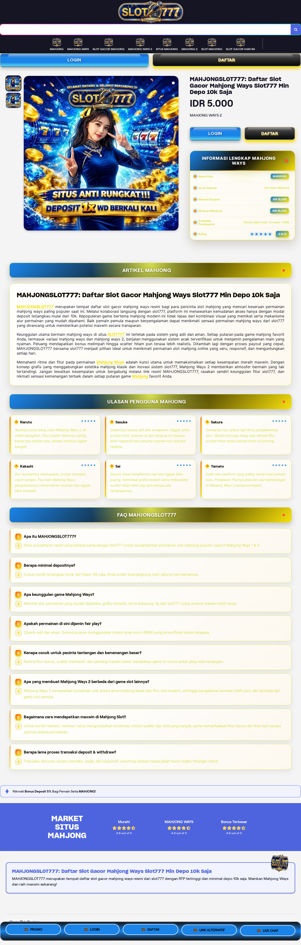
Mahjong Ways (110, 362)
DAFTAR (269, 133)
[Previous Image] (27, 154)
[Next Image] (174, 154)
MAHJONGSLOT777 (35, 306)
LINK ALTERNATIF (212, 930)
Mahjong (140, 376)
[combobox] (145, 29)
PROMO (36, 929)
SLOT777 (116, 334)
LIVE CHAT (270, 930)
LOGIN (74, 60)
